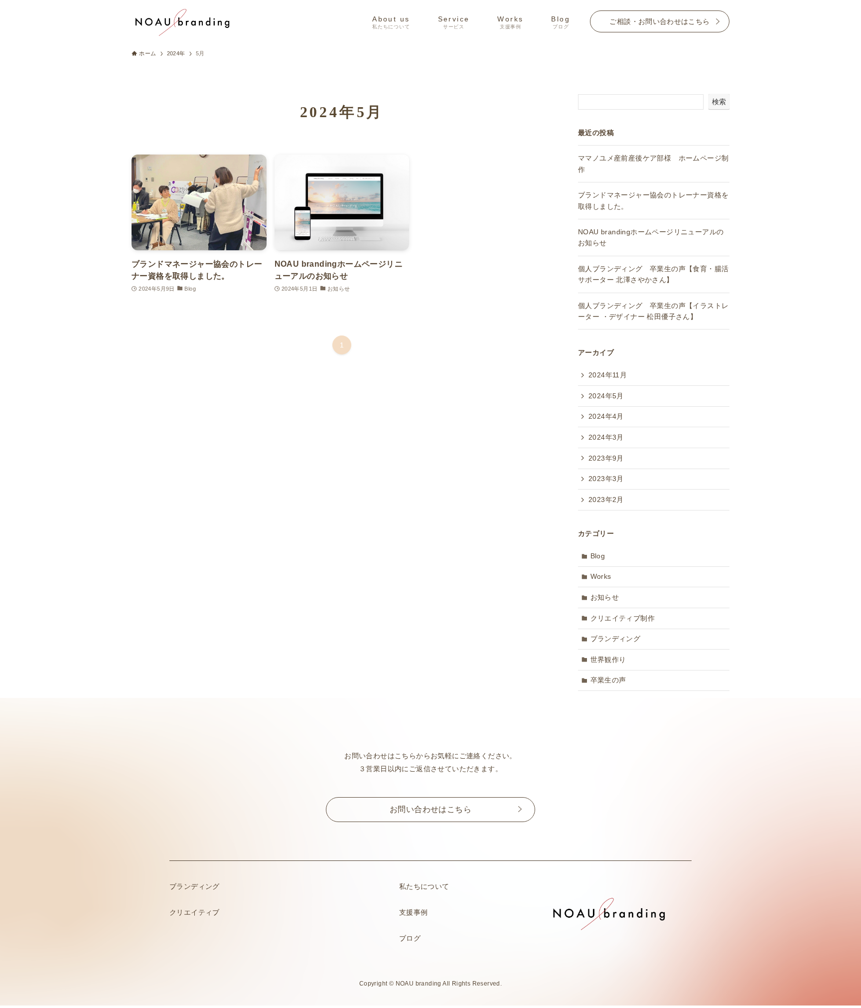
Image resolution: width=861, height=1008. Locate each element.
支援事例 (413, 912)
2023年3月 (606, 479)
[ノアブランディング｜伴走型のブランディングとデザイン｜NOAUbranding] (182, 21)
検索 (719, 102)
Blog (597, 556)
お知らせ (604, 597)
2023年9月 (606, 458)
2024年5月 (606, 396)
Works (600, 576)
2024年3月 (606, 437)
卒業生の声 (608, 680)
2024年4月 (606, 416)
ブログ (410, 938)
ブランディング (615, 639)
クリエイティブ (194, 912)
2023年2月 (606, 500)
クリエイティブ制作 (622, 618)
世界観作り (608, 660)
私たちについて (424, 886)
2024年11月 (607, 375)
